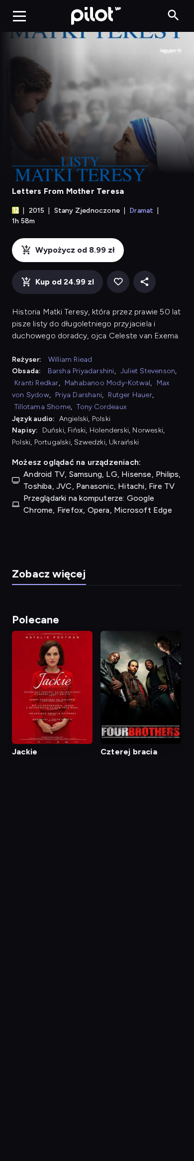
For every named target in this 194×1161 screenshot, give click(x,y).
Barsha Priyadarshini (81, 371)
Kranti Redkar (36, 383)
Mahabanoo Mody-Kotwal (107, 383)
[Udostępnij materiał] (144, 282)
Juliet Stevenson (147, 371)
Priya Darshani (78, 395)
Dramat (141, 210)
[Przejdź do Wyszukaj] (173, 15)
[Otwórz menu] (19, 15)
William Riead (70, 359)
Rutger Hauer (130, 395)
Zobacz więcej (49, 573)
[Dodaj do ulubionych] (118, 282)
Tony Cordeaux (101, 407)
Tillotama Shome (42, 407)
